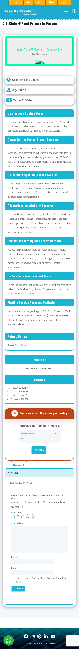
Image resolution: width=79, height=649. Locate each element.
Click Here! (20, 345)
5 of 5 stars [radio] (32, 516)
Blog (28, 2)
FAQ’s (40, 2)
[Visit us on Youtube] (53, 636)
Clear (21, 438)
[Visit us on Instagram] (33, 636)
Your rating (17, 512)
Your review (18, 523)
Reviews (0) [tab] (19, 464)
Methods (15, 2)
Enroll (39, 450)
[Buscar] (73, 12)
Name (15, 557)
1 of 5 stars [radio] (13, 516)
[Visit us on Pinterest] (39, 636)
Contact (64, 2)
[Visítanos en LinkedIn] (46, 636)
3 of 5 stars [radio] (23, 516)
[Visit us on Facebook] (26, 636)
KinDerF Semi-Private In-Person (39, 426)
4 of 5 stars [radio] (27, 516)
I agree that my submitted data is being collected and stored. (40, 580)
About (52, 2)
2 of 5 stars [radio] (18, 516)
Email (15, 568)
